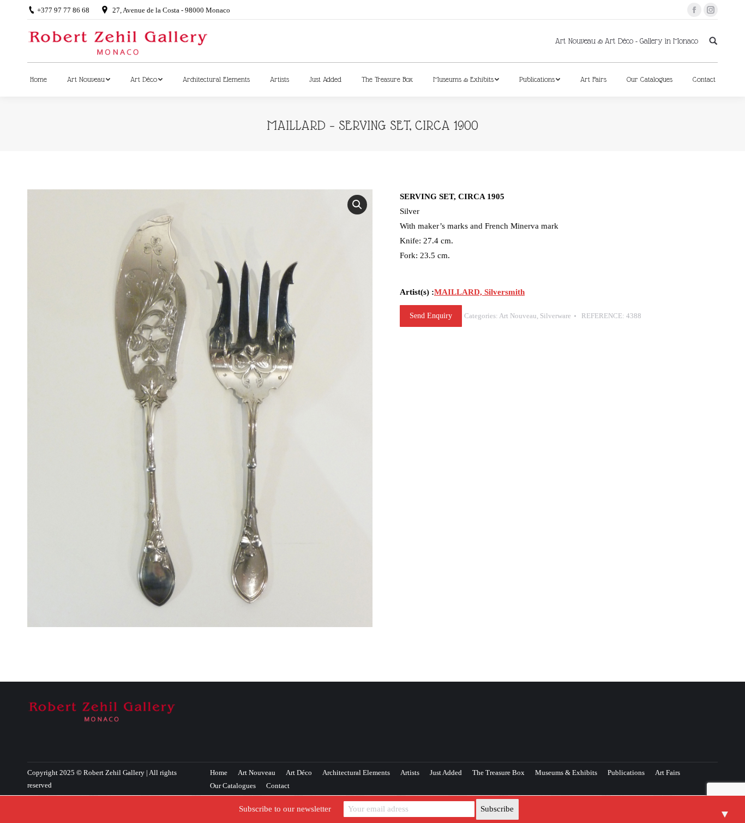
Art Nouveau (518, 316)
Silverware (555, 316)
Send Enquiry (431, 316)
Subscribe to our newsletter (285, 808)
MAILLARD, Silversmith (479, 292)
